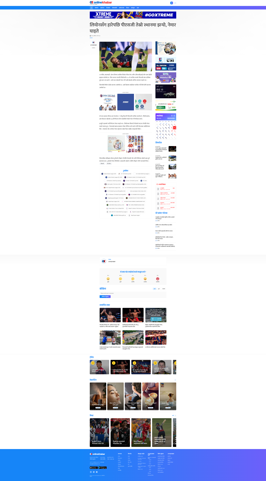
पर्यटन (129, 458)
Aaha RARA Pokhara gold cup (142, 464)
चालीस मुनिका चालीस (151, 465)
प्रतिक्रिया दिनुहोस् (105, 296)
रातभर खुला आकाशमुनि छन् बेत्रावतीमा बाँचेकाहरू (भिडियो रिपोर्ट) (161, 149)
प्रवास (119, 468)
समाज (119, 456)
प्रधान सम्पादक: (102, 457)
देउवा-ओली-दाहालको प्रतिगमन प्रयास (164, 231)
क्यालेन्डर (160, 115)
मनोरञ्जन (121, 8)
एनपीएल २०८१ (140, 456)
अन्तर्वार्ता (119, 462)
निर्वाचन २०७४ (160, 464)
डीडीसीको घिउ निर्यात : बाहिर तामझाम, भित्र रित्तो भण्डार (164, 238)
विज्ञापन (169, 460)
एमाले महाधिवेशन (161, 472)
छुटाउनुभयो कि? (157, 146)
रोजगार (129, 460)
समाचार (102, 8)
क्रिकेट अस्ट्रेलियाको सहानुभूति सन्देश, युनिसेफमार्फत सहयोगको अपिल (153, 326)
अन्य (138, 8)
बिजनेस (108, 8)
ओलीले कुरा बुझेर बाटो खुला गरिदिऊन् (160, 176)
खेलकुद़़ (119, 464)
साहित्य (119, 460)
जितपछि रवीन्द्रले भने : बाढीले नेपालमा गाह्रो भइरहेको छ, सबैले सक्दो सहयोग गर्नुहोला (109, 326)
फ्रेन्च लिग (109, 163)
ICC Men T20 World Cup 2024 (142, 459)
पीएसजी (102, 163)
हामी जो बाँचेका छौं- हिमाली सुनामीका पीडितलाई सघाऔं (159, 167)
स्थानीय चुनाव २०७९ (161, 468)
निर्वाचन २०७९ (160, 470)
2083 (150, 471)
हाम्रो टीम (169, 456)
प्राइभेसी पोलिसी (170, 462)
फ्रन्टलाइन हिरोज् (150, 475)
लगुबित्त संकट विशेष (161, 458)
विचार (127, 8)
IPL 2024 (139, 461)
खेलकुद (133, 8)
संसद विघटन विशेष (161, 460)
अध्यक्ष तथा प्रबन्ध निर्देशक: (94, 457)
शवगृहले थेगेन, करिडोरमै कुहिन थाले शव (161, 158)
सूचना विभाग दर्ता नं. (110, 457)
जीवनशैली (114, 8)
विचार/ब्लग (120, 458)
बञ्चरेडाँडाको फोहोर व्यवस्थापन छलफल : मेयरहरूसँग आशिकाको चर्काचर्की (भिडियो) (165, 245)
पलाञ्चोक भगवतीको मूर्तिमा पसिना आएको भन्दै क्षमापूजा (164, 218)
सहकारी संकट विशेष (161, 456)
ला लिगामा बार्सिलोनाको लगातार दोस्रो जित (155, 347)
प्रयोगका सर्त (170, 458)
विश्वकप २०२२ (140, 469)
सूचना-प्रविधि (130, 466)
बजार (129, 456)
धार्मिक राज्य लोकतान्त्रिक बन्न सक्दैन (163, 225)
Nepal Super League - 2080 (142, 467)
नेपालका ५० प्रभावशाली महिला (152, 458)
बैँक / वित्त (129, 462)
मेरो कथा (149, 473)
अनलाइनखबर (93, 45)
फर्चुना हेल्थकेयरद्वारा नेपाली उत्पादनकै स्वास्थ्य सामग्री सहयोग (110, 348)
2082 (150, 463)
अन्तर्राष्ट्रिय (119, 470)
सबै (173, 416)
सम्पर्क (169, 464)
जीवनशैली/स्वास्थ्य (121, 466)
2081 (150, 461)
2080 (150, 459)
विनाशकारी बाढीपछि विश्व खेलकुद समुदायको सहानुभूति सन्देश (132, 348)
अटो (128, 464)
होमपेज (96, 8)
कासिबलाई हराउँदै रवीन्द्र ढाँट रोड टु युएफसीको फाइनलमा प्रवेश (130, 326)
